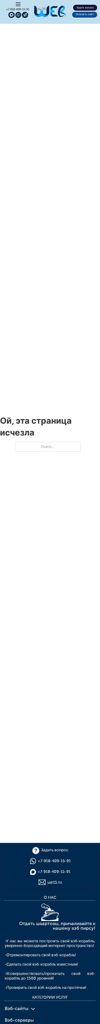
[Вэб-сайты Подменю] (33, 1009)
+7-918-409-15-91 (17, 9)
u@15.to (54, 883)
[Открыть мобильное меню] (18, 4)
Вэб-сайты (16, 1009)
